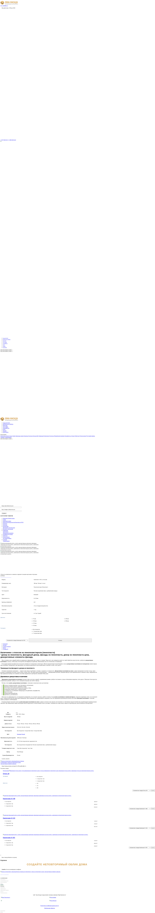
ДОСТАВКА (5, 342)
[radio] (49, 618)
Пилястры (77, 436)
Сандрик (2, 437)
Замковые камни (20, 436)
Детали (4, 645)
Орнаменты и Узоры (69, 436)
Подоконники (83, 436)
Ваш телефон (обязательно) (8, 509)
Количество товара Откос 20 (140, 790)
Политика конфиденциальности (49, 905)
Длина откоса (3, 617)
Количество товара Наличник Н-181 (138, 847)
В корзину (60, 640)
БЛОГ (4, 344)
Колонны (30, 436)
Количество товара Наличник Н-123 (138, 828)
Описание (5, 644)
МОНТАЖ (4, 340)
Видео (4, 648)
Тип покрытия (3, 628)
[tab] (50, 644)
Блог (1, 883)
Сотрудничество (4, 880)
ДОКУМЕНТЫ (5, 343)
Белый (23, 734)
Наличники (46, 436)
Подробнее (50, 793)
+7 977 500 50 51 (4, 140)
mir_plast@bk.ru (4, 5)
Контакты (2, 879)
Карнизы (26, 436)
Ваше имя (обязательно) (7, 506)
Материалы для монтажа (9, 527)
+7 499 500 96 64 (12, 140)
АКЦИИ (4, 346)
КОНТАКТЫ (5, 347)
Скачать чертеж (7, 646)
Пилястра (5, 535)
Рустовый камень (91, 436)
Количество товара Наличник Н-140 (138, 808)
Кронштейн (35, 436)
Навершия (41, 436)
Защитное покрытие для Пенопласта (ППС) (13, 522)
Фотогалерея (3, 882)
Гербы (13, 436)
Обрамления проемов (59, 436)
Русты (1, 891)
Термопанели (8, 437)
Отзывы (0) (5, 649)
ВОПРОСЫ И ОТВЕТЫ (6, 339)
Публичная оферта (49, 908)
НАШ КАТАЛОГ (5, 338)
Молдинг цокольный (8, 529)
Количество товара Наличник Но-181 (16, 640)
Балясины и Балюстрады (6, 436)
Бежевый (19, 734)
